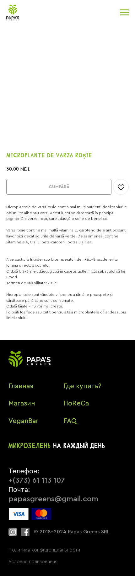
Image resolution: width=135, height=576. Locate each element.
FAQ (70, 421)
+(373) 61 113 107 (36, 480)
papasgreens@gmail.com (53, 499)
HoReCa (76, 403)
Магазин (21, 403)
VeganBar (23, 421)
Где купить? (82, 386)
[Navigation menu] (124, 12)
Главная (21, 386)
